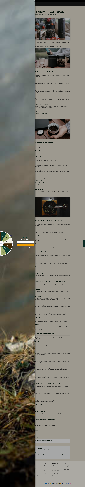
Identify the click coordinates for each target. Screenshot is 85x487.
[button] (34, 1)
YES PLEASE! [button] (25, 245)
